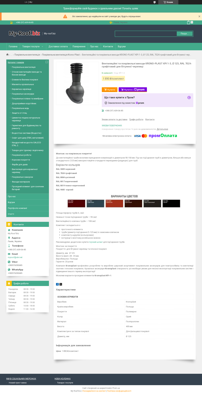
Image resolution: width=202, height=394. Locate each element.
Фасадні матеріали (21, 182)
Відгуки (122, 46)
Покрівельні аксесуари (23, 94)
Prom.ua (116, 388)
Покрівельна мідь (20, 108)
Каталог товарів (16, 62)
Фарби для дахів (20, 164)
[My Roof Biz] (24, 34)
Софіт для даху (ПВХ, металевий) (28, 138)
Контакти (108, 46)
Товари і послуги (30, 46)
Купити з (129, 89)
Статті (11, 214)
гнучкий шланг (96, 242)
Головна (13, 46)
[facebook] (57, 285)
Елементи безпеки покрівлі (25, 79)
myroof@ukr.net (15, 257)
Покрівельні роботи (21, 155)
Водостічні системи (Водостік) (26, 133)
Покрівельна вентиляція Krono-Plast (61, 54)
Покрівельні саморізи (22, 177)
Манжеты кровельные (23, 84)
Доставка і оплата (58, 46)
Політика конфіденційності (119, 391)
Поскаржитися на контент (94, 391)
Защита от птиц (19, 113)
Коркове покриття (21, 160)
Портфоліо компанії (17, 208)
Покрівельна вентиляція (27, 54)
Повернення (79, 46)
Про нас (94, 46)
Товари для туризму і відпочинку (27, 150)
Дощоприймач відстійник (24, 103)
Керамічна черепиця (21, 89)
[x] (60, 285)
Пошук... (185, 33)
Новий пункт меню (18, 383)
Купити (111, 89)
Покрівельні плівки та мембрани (27, 98)
